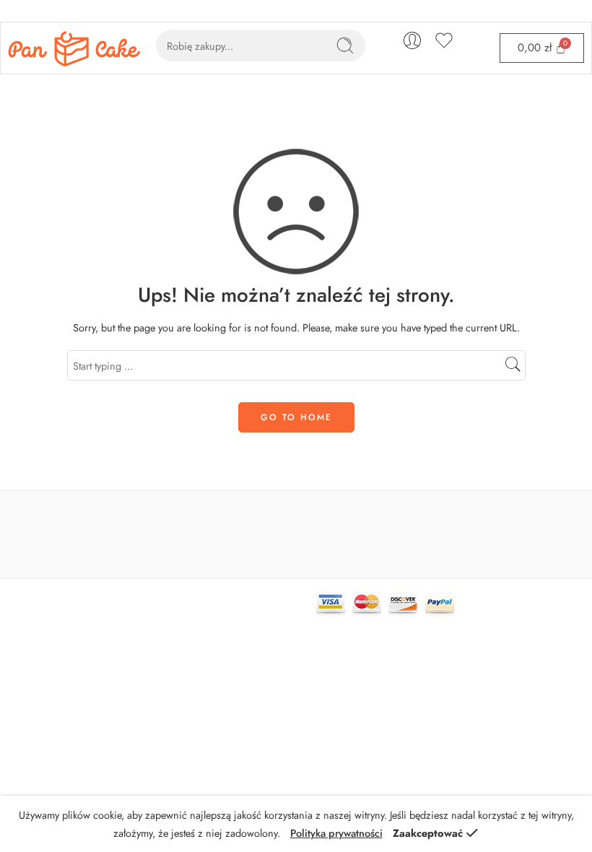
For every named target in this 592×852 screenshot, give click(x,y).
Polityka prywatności (336, 832)
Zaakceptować (428, 832)
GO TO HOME (296, 417)
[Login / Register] (412, 40)
